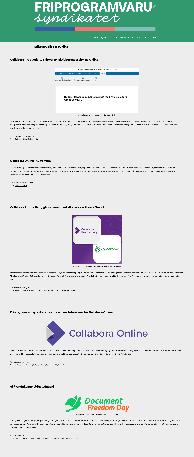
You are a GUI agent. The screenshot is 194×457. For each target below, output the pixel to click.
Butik (139, 37)
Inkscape (61, 438)
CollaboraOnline (34, 139)
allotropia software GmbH (25, 290)
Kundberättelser (127, 37)
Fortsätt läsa (42, 128)
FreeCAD (53, 438)
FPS (55, 365)
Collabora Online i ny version (30, 160)
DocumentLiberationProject (38, 438)
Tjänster (113, 37)
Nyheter (104, 37)
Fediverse (50, 365)
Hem (96, 37)
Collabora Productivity (44, 290)
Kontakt (156, 37)
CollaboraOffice (21, 139)
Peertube (61, 365)
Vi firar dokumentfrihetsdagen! (32, 386)
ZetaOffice (71, 290)
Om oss (147, 37)
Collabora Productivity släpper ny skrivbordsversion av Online (54, 59)
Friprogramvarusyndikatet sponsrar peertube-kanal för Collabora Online (61, 312)
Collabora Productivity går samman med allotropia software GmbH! (57, 207)
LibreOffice (69, 438)
